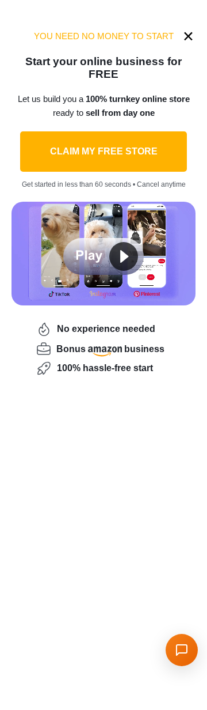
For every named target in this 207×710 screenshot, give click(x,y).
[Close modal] (188, 36)
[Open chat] (182, 650)
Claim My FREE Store (104, 151)
